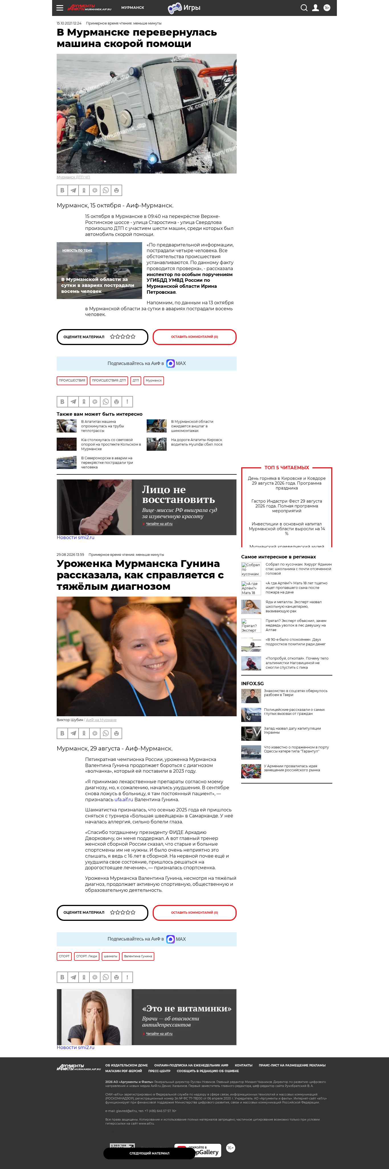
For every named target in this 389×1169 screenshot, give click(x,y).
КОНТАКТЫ (243, 1065)
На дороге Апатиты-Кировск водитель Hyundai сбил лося (196, 442)
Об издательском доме (126, 1065)
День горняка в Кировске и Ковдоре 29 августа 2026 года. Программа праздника (287, 483)
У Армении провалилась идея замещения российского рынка (292, 768)
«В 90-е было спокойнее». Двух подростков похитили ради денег (296, 641)
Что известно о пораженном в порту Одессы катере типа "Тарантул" (296, 749)
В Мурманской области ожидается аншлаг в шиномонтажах (192, 426)
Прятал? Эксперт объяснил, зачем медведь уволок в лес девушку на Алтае (296, 625)
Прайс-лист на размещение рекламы (292, 1065)
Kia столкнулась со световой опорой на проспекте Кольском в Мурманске (111, 444)
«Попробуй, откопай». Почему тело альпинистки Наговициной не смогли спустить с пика (297, 663)
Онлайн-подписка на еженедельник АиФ (191, 1065)
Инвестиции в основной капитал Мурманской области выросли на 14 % (287, 529)
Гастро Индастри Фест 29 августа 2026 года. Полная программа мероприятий (286, 506)
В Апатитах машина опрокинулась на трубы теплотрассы (102, 426)
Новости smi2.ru (76, 537)
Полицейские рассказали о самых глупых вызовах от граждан (294, 712)
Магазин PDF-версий (123, 1071)
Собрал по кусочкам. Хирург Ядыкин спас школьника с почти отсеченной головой (299, 569)
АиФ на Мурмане (101, 720)
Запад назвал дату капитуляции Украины (292, 731)
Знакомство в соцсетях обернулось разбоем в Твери (295, 693)
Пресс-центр (159, 1071)
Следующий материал (149, 1153)
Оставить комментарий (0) (194, 337)
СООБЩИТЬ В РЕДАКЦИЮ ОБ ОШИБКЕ (208, 1071)
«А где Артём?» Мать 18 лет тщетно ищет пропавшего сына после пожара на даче (296, 587)
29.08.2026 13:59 (70, 554)
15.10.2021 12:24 (69, 23)
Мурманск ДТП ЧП (73, 177)
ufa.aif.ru (123, 799)
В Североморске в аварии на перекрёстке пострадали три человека (107, 462)
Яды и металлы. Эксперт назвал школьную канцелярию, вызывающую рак (294, 606)
